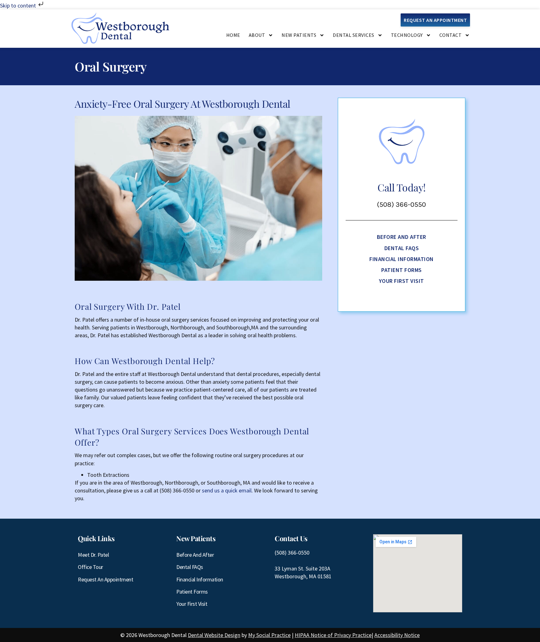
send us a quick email (227, 490)
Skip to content (18, 5)
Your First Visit (401, 280)
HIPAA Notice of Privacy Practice (333, 635)
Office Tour (90, 566)
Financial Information (401, 259)
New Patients (299, 35)
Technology (407, 35)
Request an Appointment (105, 579)
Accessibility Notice (397, 635)
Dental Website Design (214, 635)
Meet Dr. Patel (93, 554)
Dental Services (353, 35)
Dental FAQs (401, 248)
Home (233, 35)
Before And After (401, 236)
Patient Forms (401, 270)
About (257, 35)
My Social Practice (269, 635)
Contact (450, 35)
